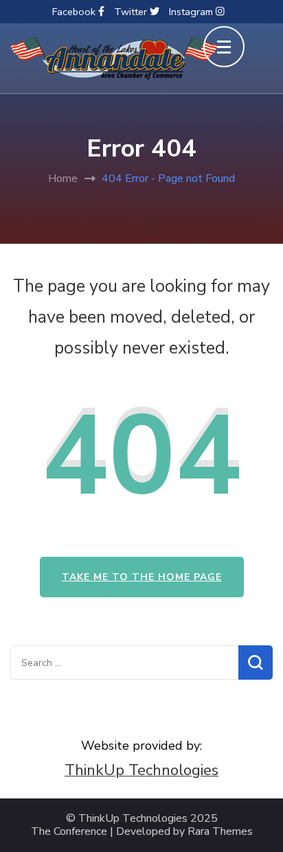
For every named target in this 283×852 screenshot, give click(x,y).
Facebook (75, 12)
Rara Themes (220, 831)
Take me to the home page (142, 577)
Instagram (192, 12)
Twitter (132, 12)
